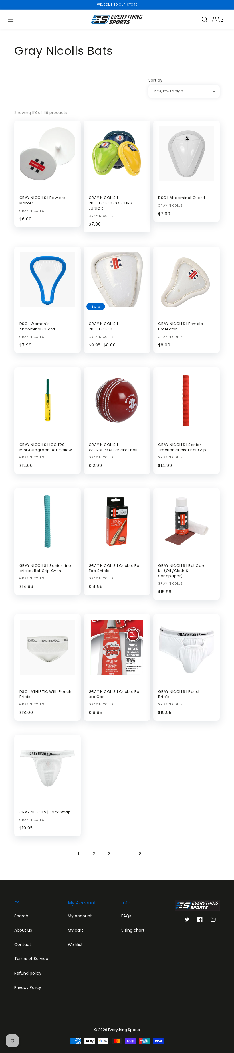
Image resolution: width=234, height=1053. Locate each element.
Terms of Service (31, 958)
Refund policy (27, 973)
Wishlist (75, 944)
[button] (207, 19)
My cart (75, 930)
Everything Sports (124, 1029)
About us (23, 930)
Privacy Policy (27, 987)
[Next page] (155, 854)
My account (80, 916)
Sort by (155, 80)
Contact (22, 944)
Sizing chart (132, 930)
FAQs (126, 916)
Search (21, 916)
